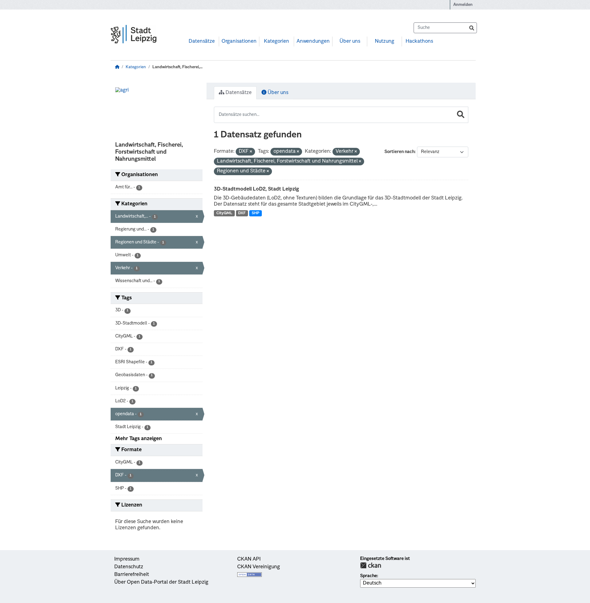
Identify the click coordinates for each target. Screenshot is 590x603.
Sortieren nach (399, 152)
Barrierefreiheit (131, 574)
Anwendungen (313, 41)
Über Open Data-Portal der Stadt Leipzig (161, 582)
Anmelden (463, 5)
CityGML (224, 213)
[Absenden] (471, 27)
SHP (255, 213)
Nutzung (384, 41)
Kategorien (276, 41)
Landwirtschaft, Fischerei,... (177, 67)
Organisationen (239, 41)
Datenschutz (128, 567)
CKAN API (249, 559)
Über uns (350, 41)
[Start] (117, 67)
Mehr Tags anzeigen (138, 438)
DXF (242, 213)
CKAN (370, 565)
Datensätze (202, 41)
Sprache (368, 576)
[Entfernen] (251, 152)
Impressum (127, 559)
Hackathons (419, 41)
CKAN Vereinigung (258, 567)
